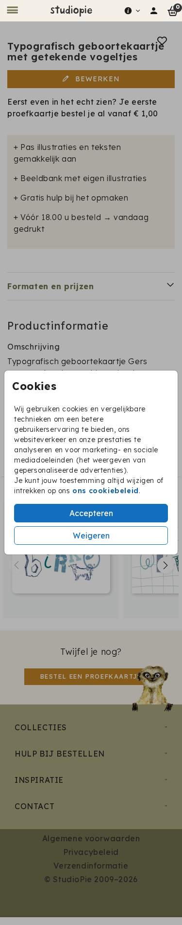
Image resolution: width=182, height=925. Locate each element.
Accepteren (91, 513)
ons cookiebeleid (105, 490)
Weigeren (91, 535)
